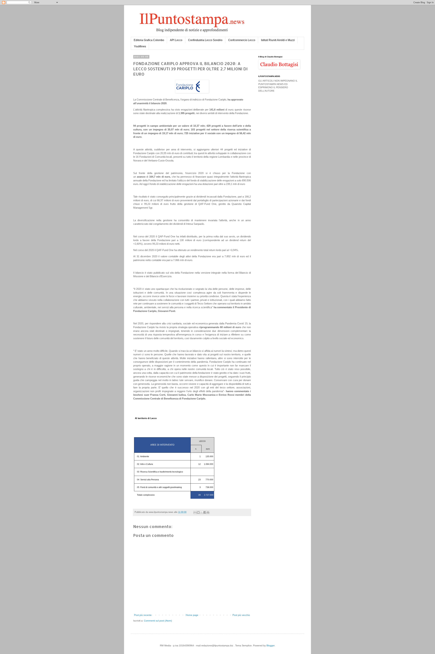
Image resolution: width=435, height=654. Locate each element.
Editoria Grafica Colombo (149, 40)
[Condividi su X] (201, 512)
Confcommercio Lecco (241, 40)
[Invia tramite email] (195, 512)
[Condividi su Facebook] (204, 512)
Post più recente (143, 615)
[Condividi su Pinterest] (208, 512)
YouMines (140, 46)
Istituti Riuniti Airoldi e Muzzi (278, 40)
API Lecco (176, 40)
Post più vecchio (241, 615)
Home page (192, 615)
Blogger (270, 645)
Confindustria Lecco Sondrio (205, 40)
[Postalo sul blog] (198, 512)
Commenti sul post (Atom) (158, 620)
